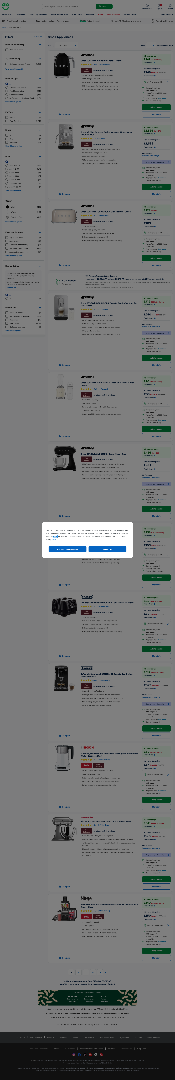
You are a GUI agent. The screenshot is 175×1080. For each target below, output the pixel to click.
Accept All (107, 549)
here (55, 536)
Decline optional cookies (67, 549)
